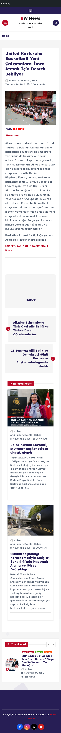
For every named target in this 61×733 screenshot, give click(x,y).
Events (28, 435)
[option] (30, 664)
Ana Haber (24, 80)
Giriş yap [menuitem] (5, 3)
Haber (12, 80)
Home (5, 35)
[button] (48, 644)
